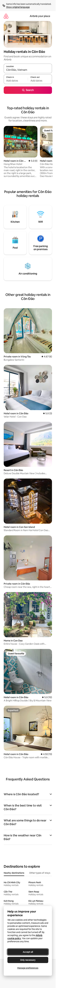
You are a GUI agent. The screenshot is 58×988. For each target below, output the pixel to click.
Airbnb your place (40, 16)
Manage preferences (27, 968)
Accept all (28, 952)
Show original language (18, 7)
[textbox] (15, 80)
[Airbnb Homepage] (6, 16)
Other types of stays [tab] (39, 872)
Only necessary (28, 960)
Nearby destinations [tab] (14, 872)
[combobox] (27, 70)
